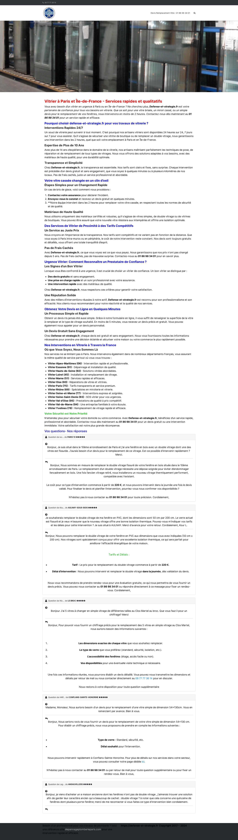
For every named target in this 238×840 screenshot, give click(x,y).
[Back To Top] (231, 833)
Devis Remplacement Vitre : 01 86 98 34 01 (170, 13)
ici (143, 761)
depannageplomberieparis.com (83, 829)
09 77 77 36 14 (50, 3)
